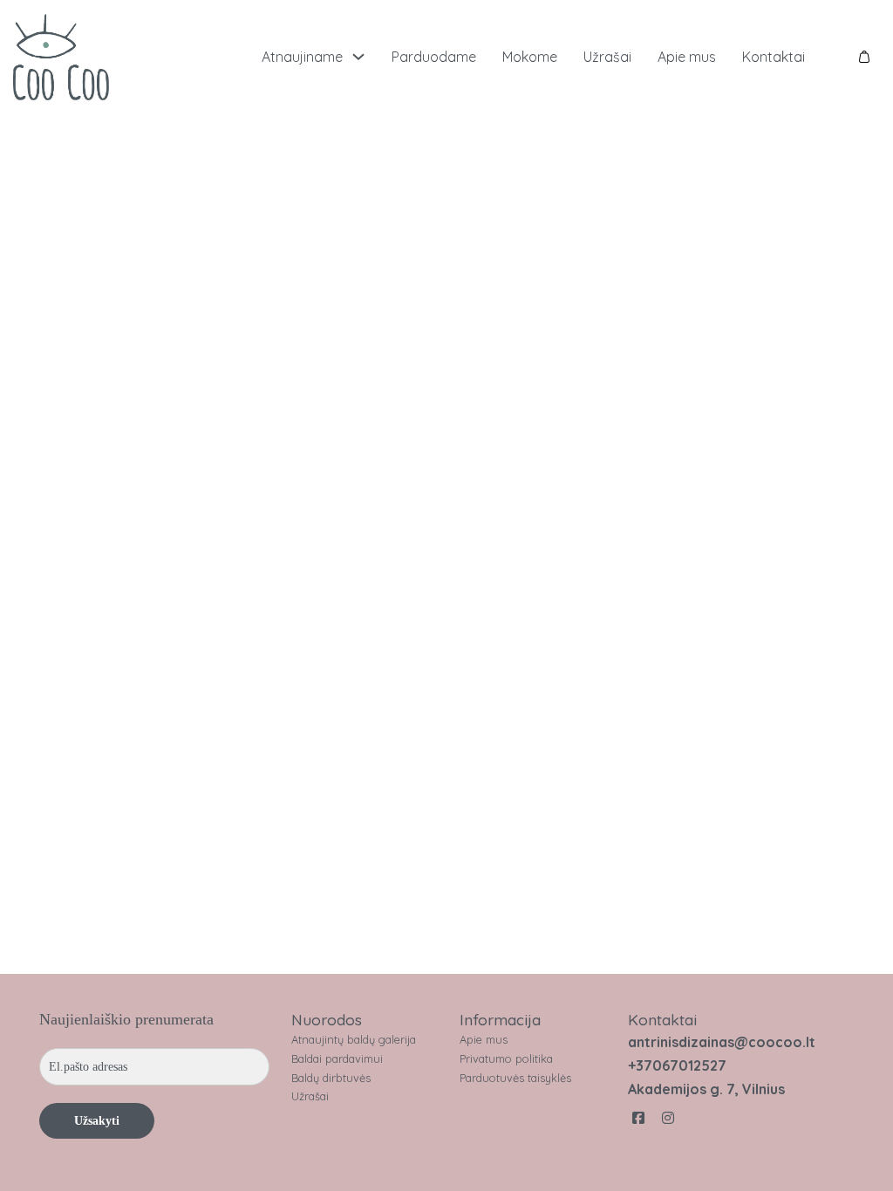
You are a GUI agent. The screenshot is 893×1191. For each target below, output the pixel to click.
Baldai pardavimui (337, 1058)
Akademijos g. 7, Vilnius (706, 1089)
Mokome (529, 56)
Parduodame (434, 56)
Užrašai (607, 56)
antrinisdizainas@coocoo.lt (721, 1042)
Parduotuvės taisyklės (515, 1078)
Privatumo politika (506, 1058)
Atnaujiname (302, 56)
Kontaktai (773, 56)
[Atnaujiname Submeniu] (358, 57)
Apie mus (687, 56)
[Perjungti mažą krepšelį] (864, 57)
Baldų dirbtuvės (331, 1078)
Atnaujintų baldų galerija (353, 1039)
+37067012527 (677, 1065)
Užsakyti (96, 1120)
